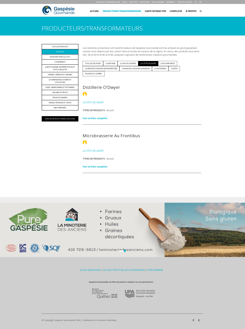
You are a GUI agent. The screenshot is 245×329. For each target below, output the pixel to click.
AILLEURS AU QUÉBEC (93, 73)
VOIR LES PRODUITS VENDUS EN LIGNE (60, 119)
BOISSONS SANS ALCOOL (60, 57)
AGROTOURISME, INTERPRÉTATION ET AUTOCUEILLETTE (60, 68)
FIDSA (124, 2)
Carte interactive (155, 11)
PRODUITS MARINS (60, 97)
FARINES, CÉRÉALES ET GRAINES (60, 74)
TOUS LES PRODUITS (60, 46)
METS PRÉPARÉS (60, 108)
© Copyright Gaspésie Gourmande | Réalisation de (70, 320)
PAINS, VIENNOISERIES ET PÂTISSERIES (60, 87)
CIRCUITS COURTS (184, 2)
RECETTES (133, 2)
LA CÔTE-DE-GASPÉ (148, 63)
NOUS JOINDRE (158, 2)
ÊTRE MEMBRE (155, 270)
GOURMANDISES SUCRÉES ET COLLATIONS (60, 81)
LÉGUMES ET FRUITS (60, 92)
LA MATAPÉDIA (160, 68)
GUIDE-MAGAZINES (90, 270)
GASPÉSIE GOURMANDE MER (108, 2)
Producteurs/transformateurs (122, 11)
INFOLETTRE (145, 2)
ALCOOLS (60, 51)
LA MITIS (174, 68)
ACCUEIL (94, 11)
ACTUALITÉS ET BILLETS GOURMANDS (124, 270)
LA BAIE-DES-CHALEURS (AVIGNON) (136, 68)
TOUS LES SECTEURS (93, 63)
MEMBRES (170, 2)
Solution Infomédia (107, 320)
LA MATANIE (110, 63)
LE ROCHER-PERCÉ (168, 63)
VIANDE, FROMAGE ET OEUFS (60, 102)
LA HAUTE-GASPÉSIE (128, 63)
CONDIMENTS (60, 62)
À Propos (191, 11)
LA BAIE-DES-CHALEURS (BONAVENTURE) (101, 68)
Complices (176, 11)
